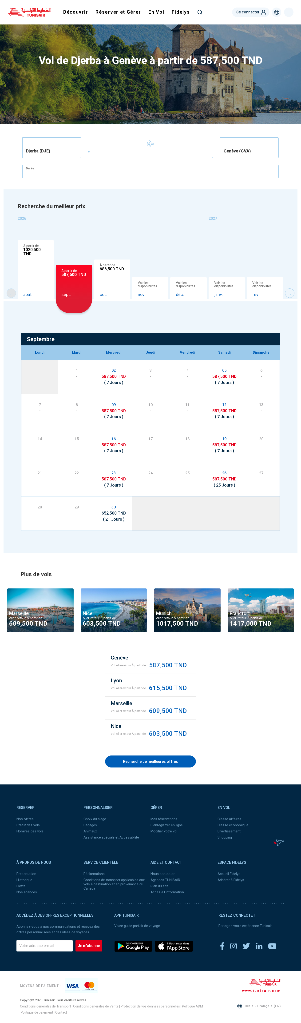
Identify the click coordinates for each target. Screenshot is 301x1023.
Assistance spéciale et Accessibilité (111, 837)
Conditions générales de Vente (96, 1006)
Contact (61, 1012)
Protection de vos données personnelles (150, 1006)
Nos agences (26, 892)
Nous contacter (162, 874)
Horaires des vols (30, 831)
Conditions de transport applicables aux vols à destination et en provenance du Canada (114, 884)
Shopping (225, 837)
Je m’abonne (89, 945)
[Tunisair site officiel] (29, 15)
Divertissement (229, 831)
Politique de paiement (37, 1012)
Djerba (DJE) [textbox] (38, 151)
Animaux (90, 831)
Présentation (26, 874)
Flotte (20, 886)
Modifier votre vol (163, 831)
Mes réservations (163, 819)
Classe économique (233, 825)
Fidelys (181, 12)
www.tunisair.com (261, 990)
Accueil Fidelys (229, 874)
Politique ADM (192, 1006)
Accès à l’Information (167, 892)
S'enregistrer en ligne (166, 825)
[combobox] (51, 147)
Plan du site (159, 886)
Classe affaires (229, 819)
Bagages (90, 825)
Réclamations (94, 874)
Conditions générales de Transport (45, 1006)
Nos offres (25, 819)
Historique (24, 880)
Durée (30, 168)
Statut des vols (28, 825)
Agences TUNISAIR (165, 880)
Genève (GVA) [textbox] (237, 151)
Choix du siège (94, 819)
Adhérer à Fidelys (231, 880)
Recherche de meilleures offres (150, 761)
